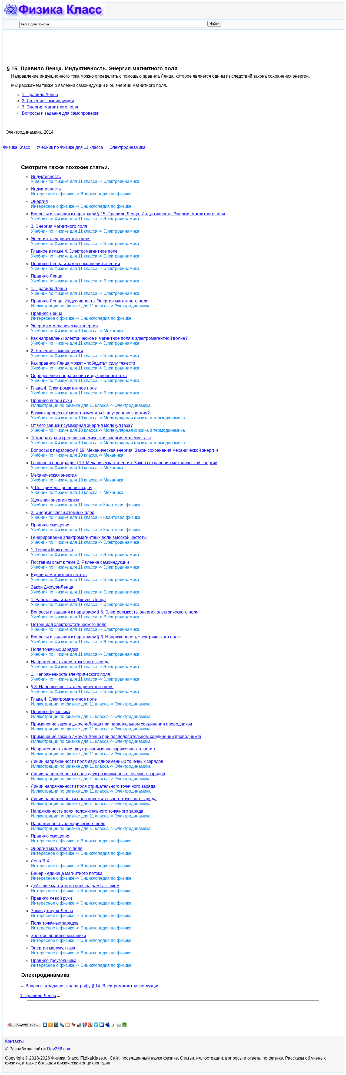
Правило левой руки (51, 400)
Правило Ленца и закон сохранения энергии (75, 263)
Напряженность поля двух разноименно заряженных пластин (93, 749)
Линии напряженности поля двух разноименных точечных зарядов (98, 773)
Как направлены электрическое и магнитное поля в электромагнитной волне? (109, 338)
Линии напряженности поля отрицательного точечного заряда (93, 786)
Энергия (39, 201)
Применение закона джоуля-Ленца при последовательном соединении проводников (116, 736)
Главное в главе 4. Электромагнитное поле (74, 251)
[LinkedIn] (102, 1024)
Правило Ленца (46, 276)
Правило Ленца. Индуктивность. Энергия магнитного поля (89, 301)
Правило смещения (51, 525)
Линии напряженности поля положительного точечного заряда (94, 798)
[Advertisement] (101, 47)
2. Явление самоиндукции (48, 100)
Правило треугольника (53, 960)
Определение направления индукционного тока (79, 375)
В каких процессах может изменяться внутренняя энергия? (90, 413)
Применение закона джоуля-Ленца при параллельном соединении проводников (111, 724)
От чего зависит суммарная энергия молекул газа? (82, 425)
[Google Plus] (90, 1024)
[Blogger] (68, 1024)
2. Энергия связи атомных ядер (62, 512)
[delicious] (79, 1024)
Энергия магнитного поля (56, 848)
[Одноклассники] (51, 1024)
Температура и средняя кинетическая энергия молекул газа (91, 438)
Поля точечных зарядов (55, 649)
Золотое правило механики (58, 935)
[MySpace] (107, 1024)
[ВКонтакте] (45, 1024)
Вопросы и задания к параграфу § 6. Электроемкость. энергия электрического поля (114, 612)
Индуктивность (46, 176)
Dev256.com (59, 1049)
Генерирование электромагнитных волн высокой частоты (89, 537)
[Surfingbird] (96, 1024)
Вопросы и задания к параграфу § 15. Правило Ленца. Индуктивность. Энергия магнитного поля (128, 214)
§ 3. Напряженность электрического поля (72, 686)
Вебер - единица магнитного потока (66, 873)
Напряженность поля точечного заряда (70, 661)
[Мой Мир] (56, 1024)
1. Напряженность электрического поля (70, 674)
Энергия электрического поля (61, 238)
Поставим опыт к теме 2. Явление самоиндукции (80, 562)
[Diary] (73, 1024)
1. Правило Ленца (40, 94)
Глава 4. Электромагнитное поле (64, 388)
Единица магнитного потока (59, 574)
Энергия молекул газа (53, 948)
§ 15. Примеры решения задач (61, 487)
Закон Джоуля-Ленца (52, 587)
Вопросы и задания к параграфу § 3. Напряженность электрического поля (105, 637)
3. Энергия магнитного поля (50, 107)
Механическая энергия (54, 475)
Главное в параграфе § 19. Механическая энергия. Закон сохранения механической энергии (124, 462)
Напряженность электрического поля (68, 823)
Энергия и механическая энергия (64, 326)
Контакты (14, 1041)
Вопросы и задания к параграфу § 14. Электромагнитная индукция (92, 986)
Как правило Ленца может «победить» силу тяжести (83, 363)
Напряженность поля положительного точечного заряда (87, 811)
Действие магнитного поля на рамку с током (75, 885)
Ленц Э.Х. (41, 861)
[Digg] (119, 1024)
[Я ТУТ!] (85, 1024)
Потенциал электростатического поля (69, 624)
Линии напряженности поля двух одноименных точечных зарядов (97, 761)
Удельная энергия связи (55, 500)
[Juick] (113, 1024)
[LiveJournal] (62, 1024)
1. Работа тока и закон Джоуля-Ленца (68, 599)
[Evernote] (124, 1024)
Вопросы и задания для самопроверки (60, 113)
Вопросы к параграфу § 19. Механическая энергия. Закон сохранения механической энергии (124, 450)
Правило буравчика (50, 711)
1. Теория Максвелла (52, 550)
